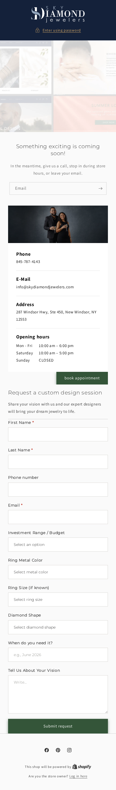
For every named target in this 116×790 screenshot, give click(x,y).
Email (15, 505)
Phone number (23, 477)
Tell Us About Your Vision (34, 670)
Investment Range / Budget (36, 532)
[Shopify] (81, 766)
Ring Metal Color (25, 560)
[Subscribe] (100, 188)
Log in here (78, 776)
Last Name (20, 450)
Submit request (58, 726)
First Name (21, 422)
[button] (58, 30)
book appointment (82, 377)
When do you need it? (30, 642)
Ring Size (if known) (28, 587)
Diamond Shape (24, 615)
